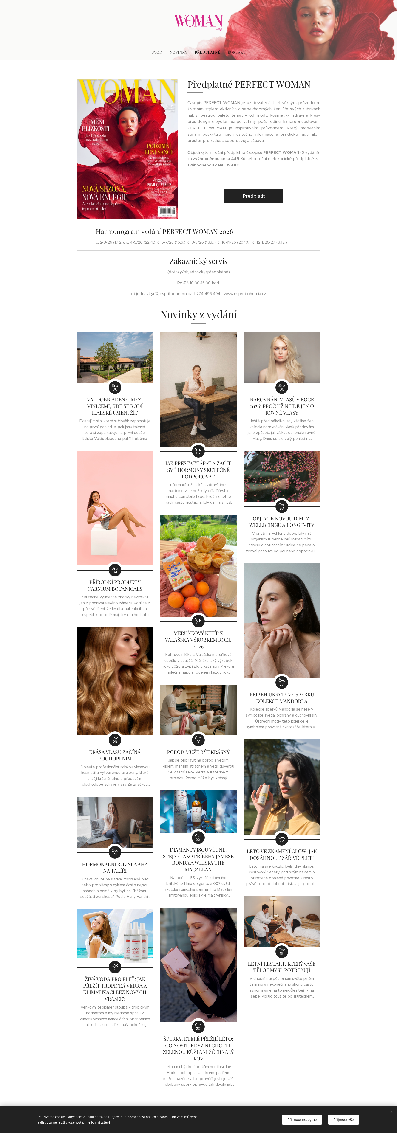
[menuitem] (158, 52)
